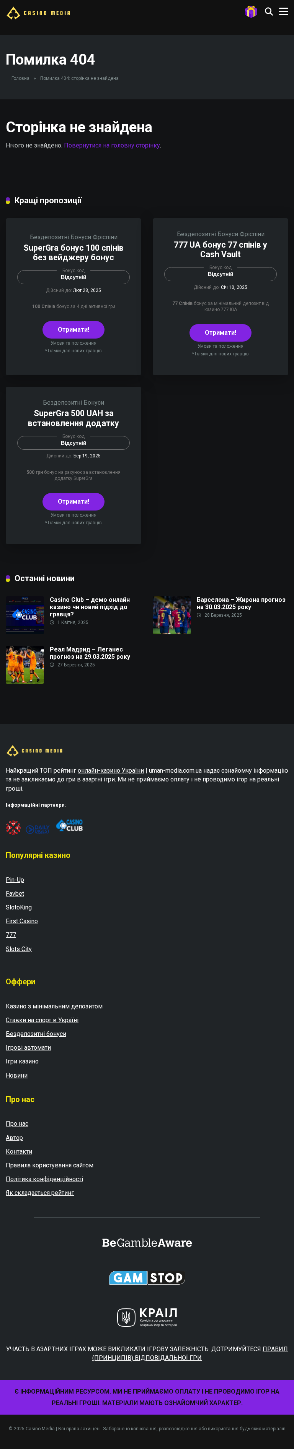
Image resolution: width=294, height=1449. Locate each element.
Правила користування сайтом (49, 1165)
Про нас (17, 1123)
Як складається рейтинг (40, 1192)
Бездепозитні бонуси (36, 1033)
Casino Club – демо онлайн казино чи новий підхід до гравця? (90, 607)
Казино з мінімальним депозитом (54, 1006)
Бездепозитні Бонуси (60, 237)
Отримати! (73, 329)
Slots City (19, 949)
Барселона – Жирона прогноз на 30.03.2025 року (241, 603)
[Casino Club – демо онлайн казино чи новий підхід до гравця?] (25, 632)
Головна (20, 78)
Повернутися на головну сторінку (112, 145)
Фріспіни (105, 237)
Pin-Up (15, 879)
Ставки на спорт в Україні (42, 1020)
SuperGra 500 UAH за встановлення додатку (73, 418)
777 (11, 934)
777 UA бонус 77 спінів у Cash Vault (220, 249)
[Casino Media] (38, 12)
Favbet (15, 893)
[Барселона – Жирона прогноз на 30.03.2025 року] (172, 632)
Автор (14, 1137)
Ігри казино (22, 1061)
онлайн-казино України (111, 770)
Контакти (19, 1151)
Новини (17, 1075)
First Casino (22, 921)
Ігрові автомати (28, 1047)
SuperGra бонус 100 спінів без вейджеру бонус (73, 252)
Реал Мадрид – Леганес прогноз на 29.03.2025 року (90, 653)
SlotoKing (19, 907)
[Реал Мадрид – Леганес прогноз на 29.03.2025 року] (25, 682)
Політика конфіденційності (44, 1179)
